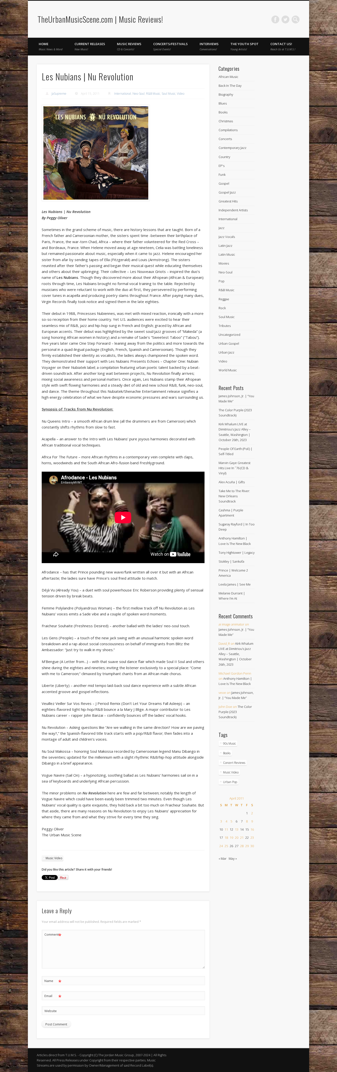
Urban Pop (230, 782)
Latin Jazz (225, 245)
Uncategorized (229, 334)
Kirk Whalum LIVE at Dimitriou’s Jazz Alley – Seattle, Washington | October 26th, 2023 (236, 653)
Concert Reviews (234, 763)
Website (50, 1011)
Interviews (209, 46)
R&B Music (153, 93)
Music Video (54, 858)
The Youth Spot (244, 46)
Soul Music (168, 93)
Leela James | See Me (235, 584)
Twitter (285, 19)
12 (231, 829)
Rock (222, 308)
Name (52, 981)
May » (233, 858)
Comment (52, 935)
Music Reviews (129, 46)
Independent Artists (233, 210)
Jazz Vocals (227, 236)
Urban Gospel (229, 343)
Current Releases (90, 46)
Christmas (226, 121)
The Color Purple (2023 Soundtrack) (235, 711)
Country (224, 157)
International (122, 93)
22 (247, 837)
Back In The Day (230, 85)
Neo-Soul (138, 93)
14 (241, 829)
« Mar (222, 858)
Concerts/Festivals (170, 46)
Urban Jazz (226, 352)
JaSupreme (59, 93)
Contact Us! (282, 46)
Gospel (224, 183)
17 (221, 837)
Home (51, 46)
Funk (222, 174)
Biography (226, 94)
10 (221, 829)
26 (231, 846)
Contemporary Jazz (232, 147)
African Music (228, 76)
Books (223, 112)
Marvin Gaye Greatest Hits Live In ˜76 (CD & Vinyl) (234, 468)
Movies (224, 263)
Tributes (225, 325)
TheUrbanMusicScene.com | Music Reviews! (100, 19)
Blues (223, 103)
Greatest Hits (228, 201)
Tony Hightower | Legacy (237, 552)
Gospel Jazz (227, 192)
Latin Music (227, 254)
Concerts (225, 139)
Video (180, 93)
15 (247, 829)
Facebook (275, 19)
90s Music (229, 743)
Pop (222, 281)
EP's (222, 165)
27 (236, 846)
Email (52, 996)
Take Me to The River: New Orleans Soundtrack (234, 496)
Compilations (228, 130)
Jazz (222, 228)
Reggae (224, 299)
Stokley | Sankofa (231, 561)
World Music (228, 370)
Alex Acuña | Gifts (232, 482)
